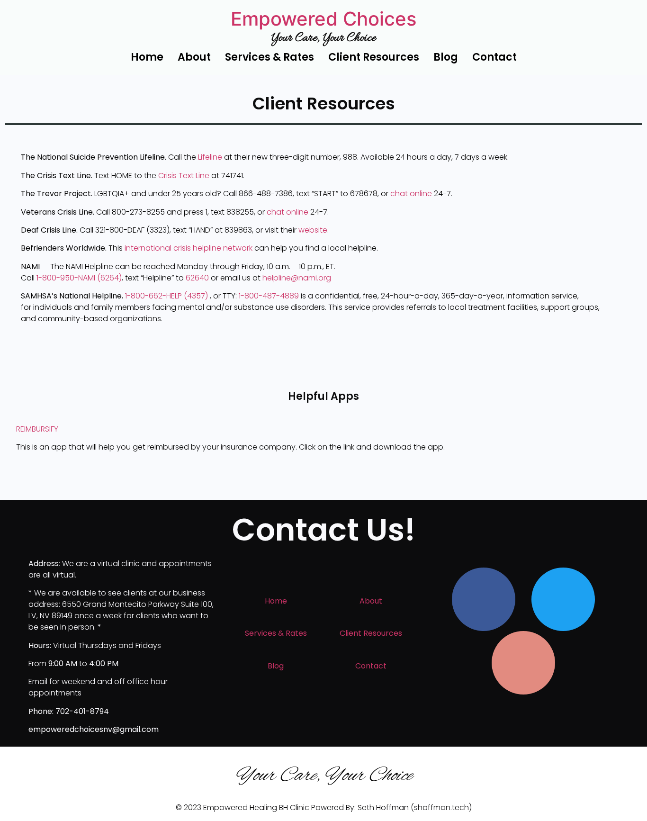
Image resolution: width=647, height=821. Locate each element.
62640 (197, 277)
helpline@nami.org (296, 277)
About (194, 57)
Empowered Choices (323, 18)
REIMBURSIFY (37, 429)
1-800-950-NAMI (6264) (79, 277)
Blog (445, 57)
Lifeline (210, 157)
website (312, 230)
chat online (411, 193)
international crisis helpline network (188, 248)
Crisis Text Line (183, 175)
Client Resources (373, 57)
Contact (494, 57)
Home (147, 57)
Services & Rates (269, 57)
